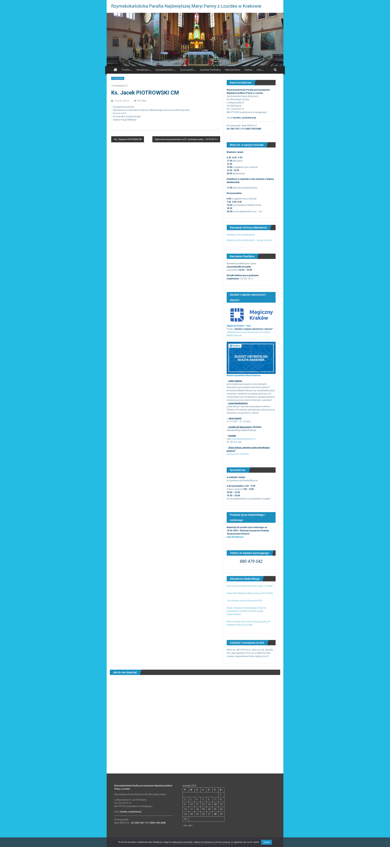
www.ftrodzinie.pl (235, 537)
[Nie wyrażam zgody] (386, 842)
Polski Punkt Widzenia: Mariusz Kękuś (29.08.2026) (250, 593)
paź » (190, 825)
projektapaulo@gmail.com (243, 439)
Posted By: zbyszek (122, 101)
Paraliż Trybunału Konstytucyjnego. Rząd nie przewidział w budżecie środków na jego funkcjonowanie (246, 611)
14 (215, 804)
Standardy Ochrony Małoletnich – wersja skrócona (249, 240)
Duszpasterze (117, 78)
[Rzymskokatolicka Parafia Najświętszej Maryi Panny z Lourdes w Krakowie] (195, 39)
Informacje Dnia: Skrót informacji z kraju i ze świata (250, 586)
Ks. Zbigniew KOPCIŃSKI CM (128, 139)
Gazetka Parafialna (210, 69)
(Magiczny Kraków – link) (239, 326)
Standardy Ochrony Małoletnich (241, 235)
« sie (185, 825)
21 (215, 809)
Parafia (126, 69)
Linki (259, 69)
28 (215, 814)
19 (203, 809)
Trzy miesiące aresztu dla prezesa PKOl (244, 600)
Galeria (248, 69)
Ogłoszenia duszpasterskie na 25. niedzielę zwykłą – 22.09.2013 (185, 139)
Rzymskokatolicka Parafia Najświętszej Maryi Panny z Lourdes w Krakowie (186, 6)
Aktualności (142, 69)
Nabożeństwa (232, 69)
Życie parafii (186, 69)
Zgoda (266, 842)
